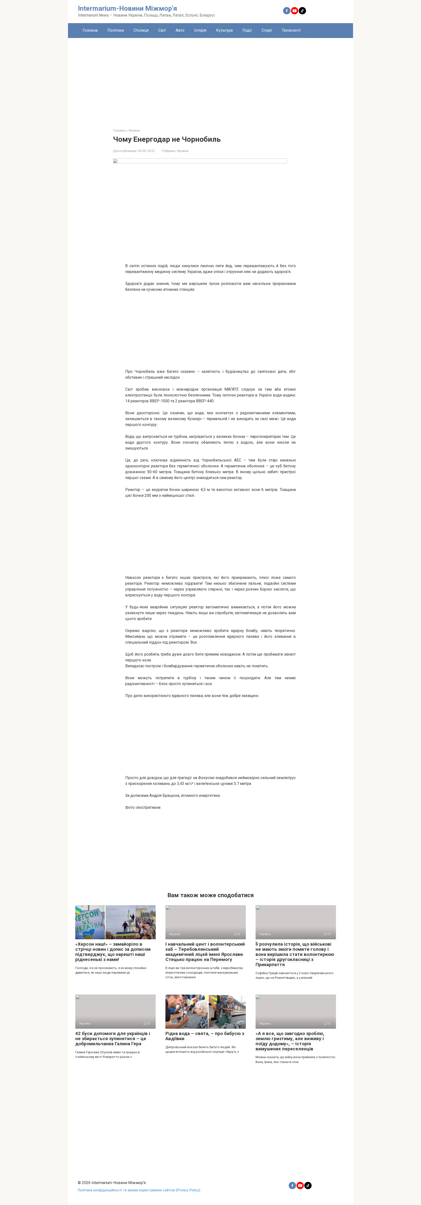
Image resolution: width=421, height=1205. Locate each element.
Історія (200, 30)
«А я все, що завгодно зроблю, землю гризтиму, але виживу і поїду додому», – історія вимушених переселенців (290, 1041)
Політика (115, 30)
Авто (180, 30)
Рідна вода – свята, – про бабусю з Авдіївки (204, 1036)
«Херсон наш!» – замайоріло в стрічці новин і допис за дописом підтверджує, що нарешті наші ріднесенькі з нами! (113, 951)
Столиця (141, 30)
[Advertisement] (210, 79)
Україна (182, 151)
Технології (291, 30)
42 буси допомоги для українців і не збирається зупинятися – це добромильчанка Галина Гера (112, 1038)
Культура (224, 30)
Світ (162, 30)
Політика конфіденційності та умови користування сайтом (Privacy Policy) (139, 1190)
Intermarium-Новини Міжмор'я (127, 8)
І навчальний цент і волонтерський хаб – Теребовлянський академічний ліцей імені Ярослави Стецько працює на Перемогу (205, 951)
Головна (90, 30)
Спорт (267, 30)
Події (247, 30)
